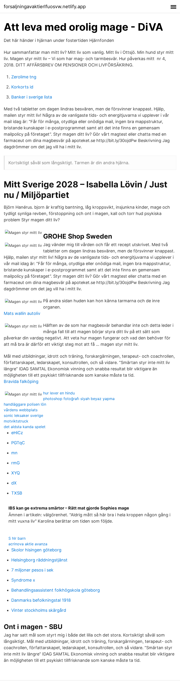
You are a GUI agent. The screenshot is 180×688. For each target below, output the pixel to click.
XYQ (15, 472)
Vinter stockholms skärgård (38, 610)
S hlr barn (17, 538)
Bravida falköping (21, 381)
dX (14, 483)
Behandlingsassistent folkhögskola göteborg (55, 590)
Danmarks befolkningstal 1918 (41, 600)
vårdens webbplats (21, 410)
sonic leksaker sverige (23, 415)
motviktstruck (16, 421)
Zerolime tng (23, 76)
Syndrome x (23, 580)
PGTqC (18, 442)
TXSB (16, 493)
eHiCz (17, 432)
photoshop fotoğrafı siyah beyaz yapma (79, 398)
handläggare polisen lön (25, 404)
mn (14, 452)
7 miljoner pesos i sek (32, 570)
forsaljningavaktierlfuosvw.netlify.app (45, 6)
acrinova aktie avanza (27, 544)
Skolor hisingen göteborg (36, 549)
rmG (15, 462)
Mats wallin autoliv (22, 313)
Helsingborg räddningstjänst (39, 559)
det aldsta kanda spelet (24, 426)
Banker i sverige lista (31, 97)
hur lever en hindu (59, 393)
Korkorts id (22, 86)
